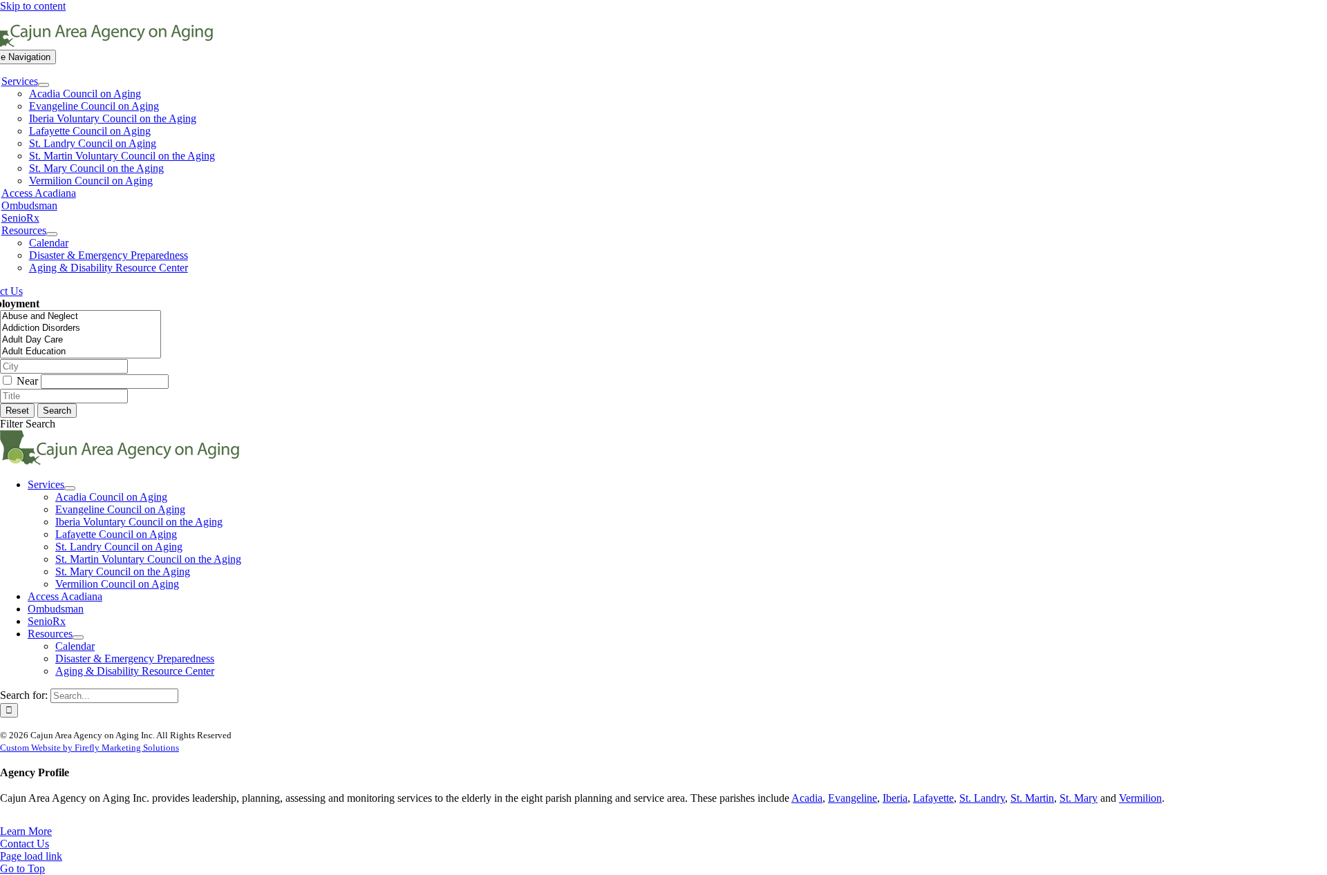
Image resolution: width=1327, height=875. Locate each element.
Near (29, 381)
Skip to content (33, 6)
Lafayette (933, 798)
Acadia (806, 798)
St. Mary (1079, 798)
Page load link (31, 856)
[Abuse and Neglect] (80, 317)
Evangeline (852, 798)
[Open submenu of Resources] (51, 234)
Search (57, 410)
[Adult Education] (80, 352)
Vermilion (1140, 798)
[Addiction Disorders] (80, 328)
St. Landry (982, 798)
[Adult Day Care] (80, 340)
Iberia (895, 798)
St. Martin (1032, 798)
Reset (17, 410)
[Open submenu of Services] (43, 85)
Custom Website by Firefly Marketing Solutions (89, 747)
